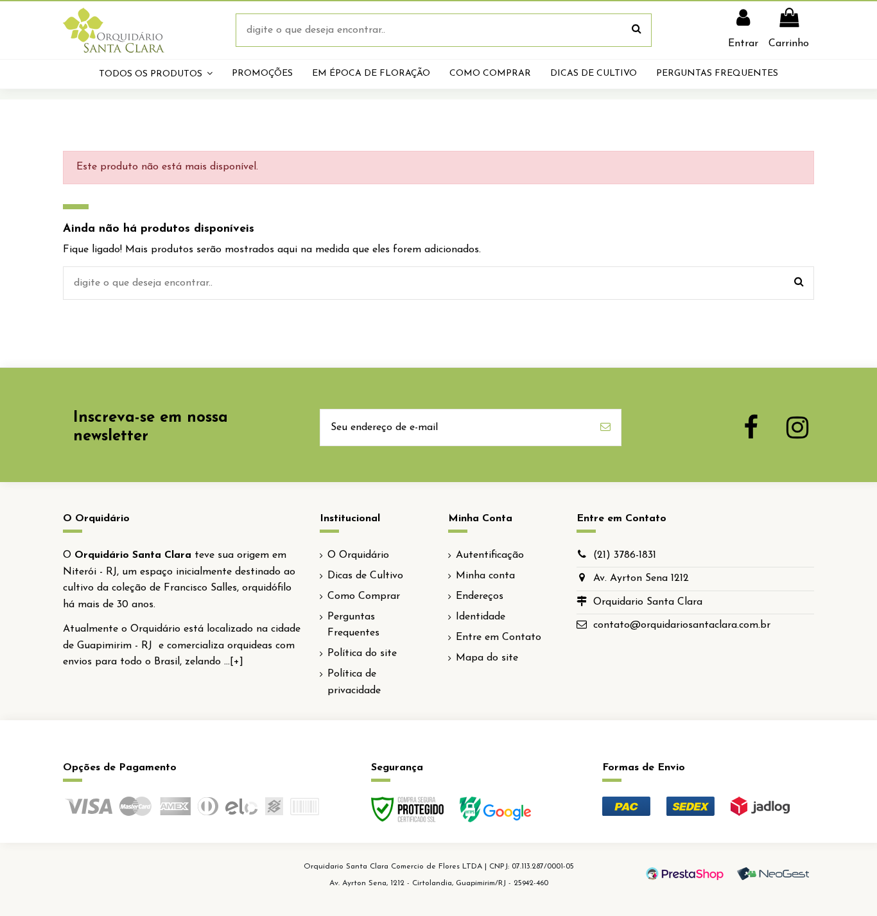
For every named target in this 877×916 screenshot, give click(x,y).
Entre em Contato (498, 637)
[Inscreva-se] (605, 427)
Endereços (479, 596)
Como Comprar (363, 596)
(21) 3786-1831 (624, 555)
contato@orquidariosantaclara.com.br (681, 625)
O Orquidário (358, 555)
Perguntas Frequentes (353, 625)
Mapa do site (487, 658)
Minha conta (485, 576)
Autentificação (490, 555)
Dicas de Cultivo (365, 576)
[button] (155, 74)
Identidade (480, 617)
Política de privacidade (354, 682)
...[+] (233, 662)
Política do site (362, 653)
